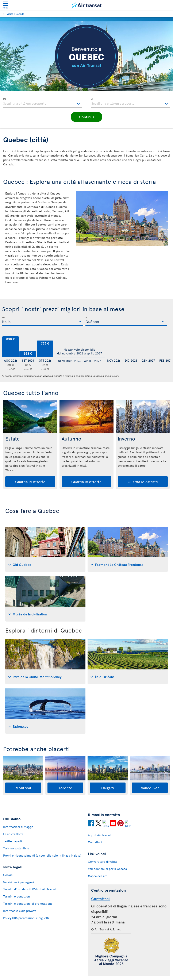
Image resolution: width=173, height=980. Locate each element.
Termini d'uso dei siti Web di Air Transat (29, 889)
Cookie (8, 875)
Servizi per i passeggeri (18, 882)
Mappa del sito (97, 876)
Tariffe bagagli (12, 841)
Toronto (65, 787)
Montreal (23, 787)
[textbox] (42, 103)
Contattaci (95, 842)
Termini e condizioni (17, 896)
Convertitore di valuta (102, 862)
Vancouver (150, 787)
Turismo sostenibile (16, 848)
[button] (86, 117)
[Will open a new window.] (91, 824)
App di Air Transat (99, 835)
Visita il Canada (15, 13)
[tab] (45, 549)
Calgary (107, 787)
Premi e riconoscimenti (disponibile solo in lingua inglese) (42, 855)
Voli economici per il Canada (107, 869)
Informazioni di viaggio (18, 827)
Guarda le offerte (30, 481)
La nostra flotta (13, 834)
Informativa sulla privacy (19, 911)
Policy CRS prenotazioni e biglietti (26, 918)
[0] (113, 346)
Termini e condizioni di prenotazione (28, 904)
